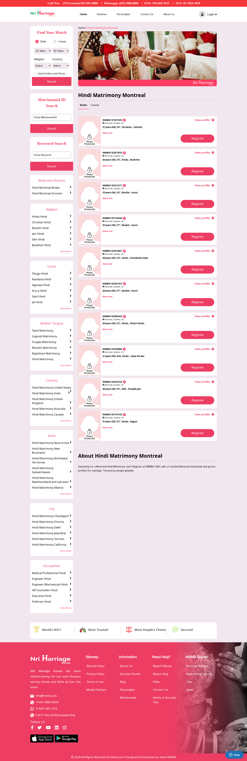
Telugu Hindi (40, 273)
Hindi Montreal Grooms (47, 193)
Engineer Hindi (41, 579)
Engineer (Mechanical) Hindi (50, 584)
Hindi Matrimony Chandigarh (50, 516)
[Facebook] (32, 728)
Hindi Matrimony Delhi (46, 527)
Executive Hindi (41, 596)
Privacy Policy (96, 674)
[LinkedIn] (56, 728)
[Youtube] (48, 728)
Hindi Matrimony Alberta (47, 487)
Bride (43, 41)
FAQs (156, 682)
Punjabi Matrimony (44, 342)
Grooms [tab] (95, 105)
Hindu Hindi (39, 216)
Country (57, 59)
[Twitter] (39, 728)
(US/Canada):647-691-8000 (80, 3)
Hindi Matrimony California (49, 544)
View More (65, 251)
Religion (39, 59)
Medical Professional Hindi (49, 573)
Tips (189, 682)
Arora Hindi (39, 291)
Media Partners (97, 690)
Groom (62, 41)
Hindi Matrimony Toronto (48, 539)
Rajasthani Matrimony (46, 353)
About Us (168, 14)
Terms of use (95, 682)
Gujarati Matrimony (44, 336)
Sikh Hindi (38, 239)
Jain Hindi (38, 234)
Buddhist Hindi (41, 245)
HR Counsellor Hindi (44, 590)
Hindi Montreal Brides (46, 187)
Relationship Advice (199, 674)
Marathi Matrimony (44, 348)
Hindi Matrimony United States (51, 387)
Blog (123, 682)
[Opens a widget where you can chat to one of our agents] (234, 755)
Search (51, 128)
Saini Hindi (38, 296)
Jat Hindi (37, 302)
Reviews (102, 14)
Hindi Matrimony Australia (48, 409)
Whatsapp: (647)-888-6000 (121, 3)
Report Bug (160, 674)
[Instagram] (64, 728)
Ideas (189, 690)
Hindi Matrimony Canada (48, 414)
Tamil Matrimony (42, 330)
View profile (202, 120)
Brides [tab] (83, 105)
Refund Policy (96, 666)
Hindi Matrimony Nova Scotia (50, 443)
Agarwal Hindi (41, 285)
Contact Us (146, 14)
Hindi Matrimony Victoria (48, 522)
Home (83, 14)
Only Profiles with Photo (51, 73)
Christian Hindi (41, 222)
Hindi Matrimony (42, 359)
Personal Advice (196, 666)
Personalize (123, 14)
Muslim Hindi (40, 228)
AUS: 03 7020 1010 (187, 3)
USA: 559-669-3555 (156, 3)
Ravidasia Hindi (41, 279)
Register (197, 139)
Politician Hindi (41, 601)
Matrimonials (128, 697)
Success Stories (130, 674)
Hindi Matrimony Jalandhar (49, 533)
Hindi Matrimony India (46, 393)
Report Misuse (162, 666)
